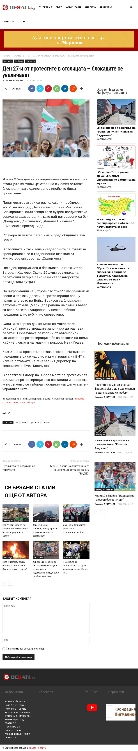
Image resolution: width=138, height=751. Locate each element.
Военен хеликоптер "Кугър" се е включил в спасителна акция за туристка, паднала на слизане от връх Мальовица (113, 274)
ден (24, 422)
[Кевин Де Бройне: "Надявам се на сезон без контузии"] (115, 476)
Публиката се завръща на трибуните (19, 467)
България (45, 7)
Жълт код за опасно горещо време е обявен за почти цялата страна (115, 222)
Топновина (30, 61)
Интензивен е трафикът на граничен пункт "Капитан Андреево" (116, 131)
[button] (131, 7)
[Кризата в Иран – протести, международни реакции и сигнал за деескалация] (46, 513)
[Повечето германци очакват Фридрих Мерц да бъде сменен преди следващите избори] (115, 365)
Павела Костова (14, 80)
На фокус (19, 61)
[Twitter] (40, 88)
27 (17, 422)
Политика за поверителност (14, 728)
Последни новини (104, 378)
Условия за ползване (18, 712)
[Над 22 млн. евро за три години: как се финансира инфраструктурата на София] (16, 513)
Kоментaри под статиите (14, 721)
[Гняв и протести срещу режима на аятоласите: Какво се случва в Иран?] (16, 550)
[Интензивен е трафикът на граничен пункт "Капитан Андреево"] (115, 421)
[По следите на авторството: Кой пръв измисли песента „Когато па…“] (76, 550)
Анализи (90, 7)
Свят (59, 7)
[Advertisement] (46, 167)
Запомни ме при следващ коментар (25, 648)
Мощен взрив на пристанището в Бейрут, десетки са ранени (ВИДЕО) (69, 469)
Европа (9, 21)
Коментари (73, 7)
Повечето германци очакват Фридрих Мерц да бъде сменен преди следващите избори (115, 388)
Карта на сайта (38, 747)
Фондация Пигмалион (18, 715)
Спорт (21, 21)
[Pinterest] (48, 88)
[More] (81, 88)
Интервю (106, 7)
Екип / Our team (14, 705)
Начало (7, 55)
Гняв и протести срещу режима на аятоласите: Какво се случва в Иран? (15, 565)
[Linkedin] (64, 88)
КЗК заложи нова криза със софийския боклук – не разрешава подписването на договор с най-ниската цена (46, 569)
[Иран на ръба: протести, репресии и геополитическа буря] (76, 513)
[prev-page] (5, 583)
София (46, 422)
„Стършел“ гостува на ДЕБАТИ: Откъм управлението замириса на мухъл (116, 177)
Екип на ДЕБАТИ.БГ (105, 397)
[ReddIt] (73, 88)
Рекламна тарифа (15, 708)
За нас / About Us (15, 701)
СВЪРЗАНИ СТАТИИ (30, 487)
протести (34, 422)
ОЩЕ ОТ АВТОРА (26, 495)
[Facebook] (31, 88)
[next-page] (10, 583)
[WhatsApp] (56, 88)
